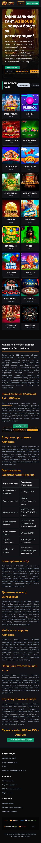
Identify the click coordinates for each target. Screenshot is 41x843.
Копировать (35, 71)
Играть (11, 100)
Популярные (23, 85)
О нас (4, 766)
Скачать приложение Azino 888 (21, 740)
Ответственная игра (9, 762)
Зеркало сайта (7, 781)
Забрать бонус (12, 67)
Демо (11, 105)
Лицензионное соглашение (12, 807)
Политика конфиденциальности (14, 770)
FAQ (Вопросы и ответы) (11, 789)
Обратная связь (8, 793)
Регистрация (32, 3)
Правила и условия (9, 758)
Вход (21, 3)
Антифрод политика (9, 811)
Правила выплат (8, 803)
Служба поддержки (9, 785)
